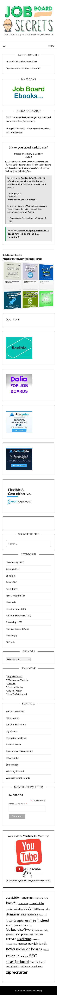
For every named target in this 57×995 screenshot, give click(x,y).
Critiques (10, 569)
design (28, 908)
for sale (9, 921)
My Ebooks (11, 731)
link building (38, 934)
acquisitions (27, 897)
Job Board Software (15, 615)
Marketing (11, 622)
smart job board (17, 962)
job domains (39, 930)
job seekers (10, 934)
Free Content (12, 595)
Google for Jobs (21, 920)
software (25, 966)
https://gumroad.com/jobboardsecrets (22, 258)
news (10, 949)
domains (12, 914)
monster (22, 943)
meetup (36, 939)
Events (9, 582)
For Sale (10, 589)
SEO (8, 642)
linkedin (11, 939)
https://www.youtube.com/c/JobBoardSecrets (29, 880)
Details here (29, 121)
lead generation (24, 934)
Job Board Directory (16, 724)
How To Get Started (17, 694)
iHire (33, 920)
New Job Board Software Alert (21, 61)
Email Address (18, 803)
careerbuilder (37, 903)
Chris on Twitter (15, 687)
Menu (51, 45)
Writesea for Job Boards (18, 778)
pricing (46, 950)
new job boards (37, 943)
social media (12, 966)
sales (24, 956)
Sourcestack (12, 764)
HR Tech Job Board (15, 711)
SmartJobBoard (37, 962)
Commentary (12, 562)
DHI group (39, 908)
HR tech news (12, 718)
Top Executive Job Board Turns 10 (23, 68)
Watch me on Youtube (17, 680)
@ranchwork (25, 181)
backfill (11, 903)
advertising (39, 898)
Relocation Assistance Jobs (19, 751)
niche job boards (29, 949)
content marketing (14, 909)
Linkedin (11, 683)
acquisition (13, 897)
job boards (27, 925)
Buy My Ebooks (15, 676)
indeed (43, 920)
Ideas (8, 602)
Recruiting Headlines (16, 738)
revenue (13, 956)
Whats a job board (15, 771)
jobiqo (46, 930)
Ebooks (9, 575)
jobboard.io (18, 925)
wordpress (37, 966)
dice (48, 909)
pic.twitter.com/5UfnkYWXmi (20, 212)
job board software (19, 929)
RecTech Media (13, 744)
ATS (46, 898)
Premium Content (14, 629)
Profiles (10, 635)
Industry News (13, 609)
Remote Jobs (12, 758)
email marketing (29, 914)
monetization (11, 944)
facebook (42, 915)
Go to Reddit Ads (22, 171)
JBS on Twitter (14, 690)
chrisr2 (28, 157)
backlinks (23, 903)
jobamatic (9, 925)
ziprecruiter (17, 972)
